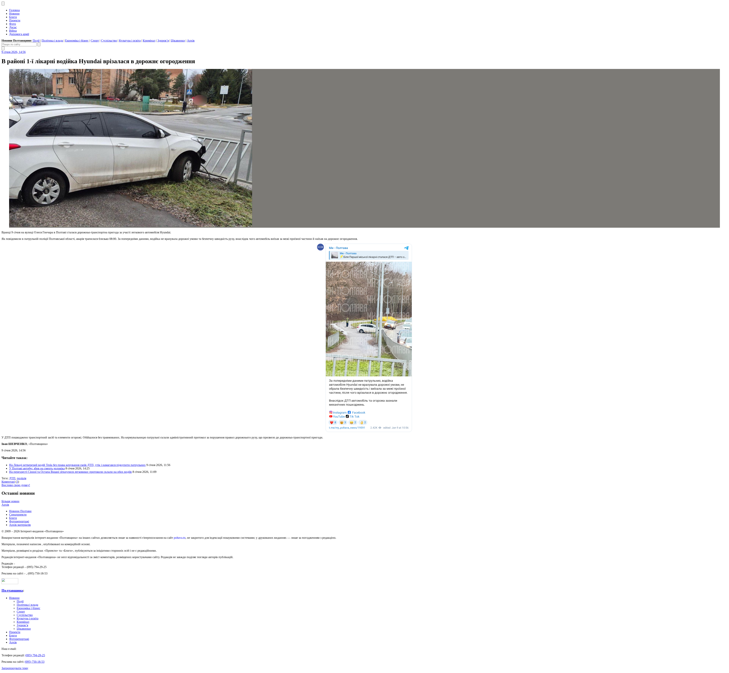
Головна (14, 10)
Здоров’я (163, 40)
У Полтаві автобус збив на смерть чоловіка (37, 468)
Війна (13, 30)
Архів (191, 40)
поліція (21, 478)
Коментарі (8, 481)
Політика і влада (52, 40)
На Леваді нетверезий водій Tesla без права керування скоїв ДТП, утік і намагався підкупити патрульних (77, 465)
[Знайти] (38, 44)
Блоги (13, 17)
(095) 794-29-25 (35, 655)
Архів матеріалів (20, 524)
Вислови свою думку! (16, 485)
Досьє (13, 27)
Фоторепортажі (19, 521)
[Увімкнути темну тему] (3, 4)
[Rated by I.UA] (10, 583)
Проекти (14, 20)
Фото (12, 23)
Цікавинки (178, 40)
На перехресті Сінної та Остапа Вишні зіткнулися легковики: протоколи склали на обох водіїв (70, 471)
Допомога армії (19, 34)
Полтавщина (12, 590)
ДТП (12, 478)
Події (36, 40)
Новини (14, 13)
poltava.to (179, 537)
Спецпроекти (18, 514)
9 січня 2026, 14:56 (14, 52)
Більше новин (10, 501)
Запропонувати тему (15, 668)
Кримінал (149, 40)
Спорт (95, 40)
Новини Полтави (20, 511)
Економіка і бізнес (77, 40)
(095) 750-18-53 (34, 661)
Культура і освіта (130, 40)
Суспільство (109, 40)
